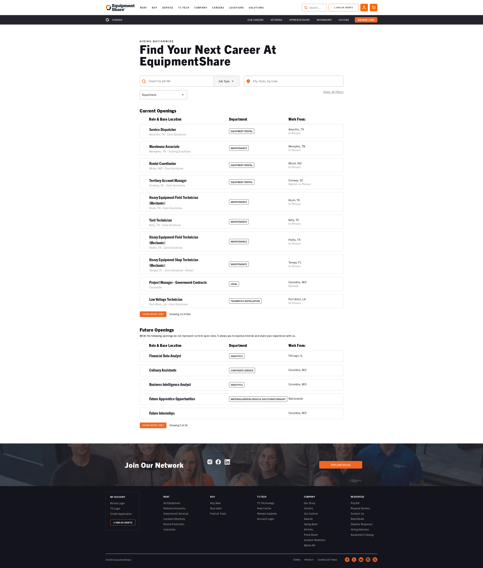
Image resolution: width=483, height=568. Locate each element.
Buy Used (216, 508)
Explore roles (341, 464)
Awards (308, 518)
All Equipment (171, 503)
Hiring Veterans (360, 529)
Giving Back (311, 524)
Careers (117, 19)
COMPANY (200, 7)
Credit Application (121, 513)
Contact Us (357, 513)
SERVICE (167, 7)
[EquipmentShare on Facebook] (218, 463)
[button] (143, 7)
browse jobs (366, 19)
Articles (308, 529)
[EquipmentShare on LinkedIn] (227, 463)
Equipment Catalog (362, 534)
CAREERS (218, 7)
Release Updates (267, 513)
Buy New (215, 503)
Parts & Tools (218, 513)
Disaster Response (361, 524)
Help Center (264, 508)
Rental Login (117, 503)
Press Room (311, 534)
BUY (154, 7)
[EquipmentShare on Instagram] (210, 463)
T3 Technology (265, 503)
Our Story (309, 503)
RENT (143, 7)
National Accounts (174, 508)
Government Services (175, 513)
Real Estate (357, 518)
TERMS (297, 559)
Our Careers (255, 19)
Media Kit (309, 545)
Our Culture (311, 513)
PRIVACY (309, 559)
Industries (169, 529)
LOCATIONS (236, 7)
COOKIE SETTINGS (327, 559)
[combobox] (293, 81)
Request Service (360, 508)
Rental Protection (173, 524)
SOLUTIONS (256, 7)
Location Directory (174, 518)
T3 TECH (183, 7)
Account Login (265, 518)
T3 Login (115, 508)
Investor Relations (314, 540)
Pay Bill (355, 503)
